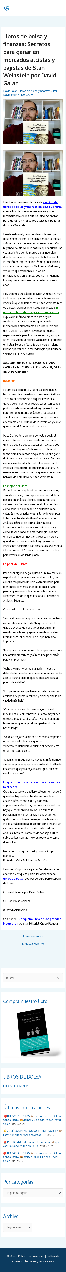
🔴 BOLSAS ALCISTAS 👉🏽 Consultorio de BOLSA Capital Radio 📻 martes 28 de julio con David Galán (32, 1157)
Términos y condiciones (39, 1261)
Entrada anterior (33, 936)
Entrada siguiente (33, 943)
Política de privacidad (31, 1256)
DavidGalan (10, 91)
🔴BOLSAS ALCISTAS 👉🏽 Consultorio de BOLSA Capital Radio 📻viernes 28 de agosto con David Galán (32, 1120)
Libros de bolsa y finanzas (35, 91)
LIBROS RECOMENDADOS (18, 1086)
